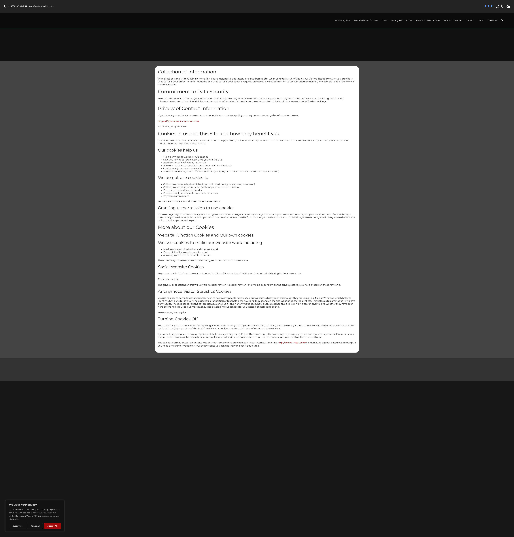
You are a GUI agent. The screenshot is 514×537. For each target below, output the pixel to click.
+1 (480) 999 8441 (16, 6)
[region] (34, 516)
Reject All (35, 526)
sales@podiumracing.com (41, 6)
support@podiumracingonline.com (178, 121)
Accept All (52, 526)
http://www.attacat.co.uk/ (292, 342)
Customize (17, 526)
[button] (502, 20)
